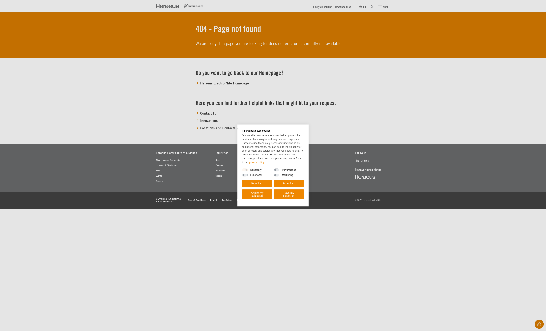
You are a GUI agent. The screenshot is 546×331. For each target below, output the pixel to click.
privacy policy (256, 162)
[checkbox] (245, 170)
